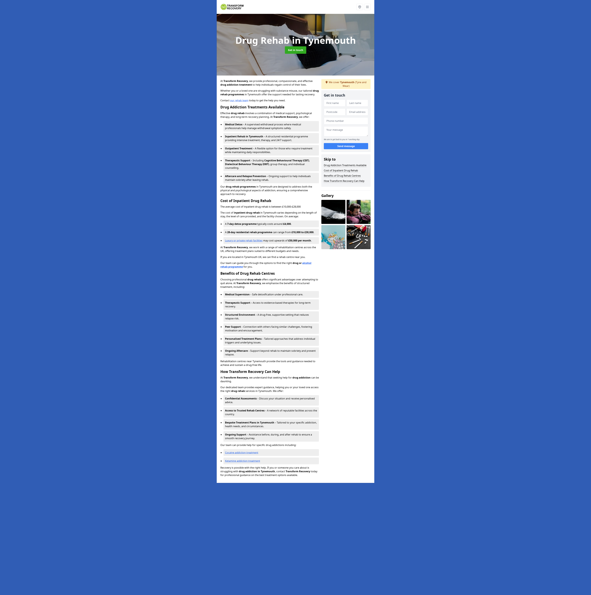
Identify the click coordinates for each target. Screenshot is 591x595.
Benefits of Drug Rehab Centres (342, 175)
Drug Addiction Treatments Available (345, 165)
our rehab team (239, 100)
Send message (346, 146)
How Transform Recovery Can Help (344, 181)
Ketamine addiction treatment (242, 461)
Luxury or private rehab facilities (244, 240)
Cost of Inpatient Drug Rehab (341, 170)
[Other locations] (359, 7)
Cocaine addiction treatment (241, 452)
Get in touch (295, 50)
